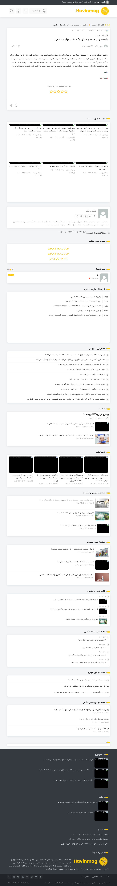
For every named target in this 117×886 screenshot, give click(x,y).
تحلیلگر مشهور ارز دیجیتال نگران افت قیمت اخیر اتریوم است (27, 129)
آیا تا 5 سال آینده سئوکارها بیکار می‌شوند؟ (76, 2)
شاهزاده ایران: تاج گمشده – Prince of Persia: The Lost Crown (77, 305)
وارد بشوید (63, 231)
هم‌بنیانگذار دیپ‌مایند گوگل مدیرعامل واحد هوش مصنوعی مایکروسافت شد (96, 477)
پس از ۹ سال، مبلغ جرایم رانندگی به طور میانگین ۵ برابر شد (86, 686)
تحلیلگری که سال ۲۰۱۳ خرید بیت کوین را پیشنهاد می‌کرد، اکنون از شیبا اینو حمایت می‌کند (59, 131)
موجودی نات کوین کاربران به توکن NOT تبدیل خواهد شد (83, 389)
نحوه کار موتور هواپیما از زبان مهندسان (80, 812)
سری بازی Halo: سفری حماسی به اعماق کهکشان (83, 301)
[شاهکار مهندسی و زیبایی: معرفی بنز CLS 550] (103, 528)
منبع (106, 72)
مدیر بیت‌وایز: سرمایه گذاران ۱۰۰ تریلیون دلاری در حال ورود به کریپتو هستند (76, 394)
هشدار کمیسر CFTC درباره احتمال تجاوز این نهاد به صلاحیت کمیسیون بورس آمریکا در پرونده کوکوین (66, 399)
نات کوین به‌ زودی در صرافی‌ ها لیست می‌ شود (25, 167)
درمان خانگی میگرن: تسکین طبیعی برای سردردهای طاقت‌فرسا (70, 423)
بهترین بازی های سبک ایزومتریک (88, 310)
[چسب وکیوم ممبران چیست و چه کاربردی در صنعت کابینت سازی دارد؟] (102, 502)
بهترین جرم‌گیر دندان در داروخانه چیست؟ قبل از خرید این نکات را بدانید (81, 709)
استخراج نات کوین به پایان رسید (92, 374)
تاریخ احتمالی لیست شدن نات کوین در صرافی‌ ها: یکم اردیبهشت (80, 384)
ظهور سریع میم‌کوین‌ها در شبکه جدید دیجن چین (93, 167)
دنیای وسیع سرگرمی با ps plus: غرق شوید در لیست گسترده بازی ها (75, 315)
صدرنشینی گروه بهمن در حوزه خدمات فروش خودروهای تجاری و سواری (81, 692)
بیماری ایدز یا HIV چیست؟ (96, 414)
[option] (58, 296)
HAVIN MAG (24, 882)
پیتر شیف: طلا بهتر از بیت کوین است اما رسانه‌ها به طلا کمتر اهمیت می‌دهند (92, 129)
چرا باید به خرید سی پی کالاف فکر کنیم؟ (85, 296)
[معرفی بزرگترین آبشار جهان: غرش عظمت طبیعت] (102, 515)
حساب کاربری (97, 876)
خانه (107, 876)
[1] (19, 46)
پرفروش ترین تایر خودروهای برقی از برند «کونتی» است (88, 679)
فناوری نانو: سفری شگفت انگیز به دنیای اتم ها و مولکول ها (77, 802)
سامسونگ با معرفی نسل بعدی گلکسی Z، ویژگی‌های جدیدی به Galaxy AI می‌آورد (71, 477)
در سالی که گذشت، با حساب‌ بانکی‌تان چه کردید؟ (75, 561)
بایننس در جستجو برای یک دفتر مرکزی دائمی (81, 39)
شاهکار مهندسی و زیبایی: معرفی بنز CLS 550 (78, 525)
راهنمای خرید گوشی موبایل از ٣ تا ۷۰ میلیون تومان (22, 476)
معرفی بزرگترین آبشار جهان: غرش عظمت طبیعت (75, 512)
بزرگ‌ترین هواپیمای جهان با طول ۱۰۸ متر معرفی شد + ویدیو (47, 477)
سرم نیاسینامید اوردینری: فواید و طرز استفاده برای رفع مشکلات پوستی (67, 574)
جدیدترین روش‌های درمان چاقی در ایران (94, 719)
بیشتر (11, 275)
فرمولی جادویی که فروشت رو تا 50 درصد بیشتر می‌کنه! (72, 549)
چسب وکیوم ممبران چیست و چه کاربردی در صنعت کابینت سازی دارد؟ (67, 499)
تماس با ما (85, 876)
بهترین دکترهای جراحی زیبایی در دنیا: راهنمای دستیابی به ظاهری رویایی (66, 435)
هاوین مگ (99, 46)
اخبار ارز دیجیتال (97, 25)
